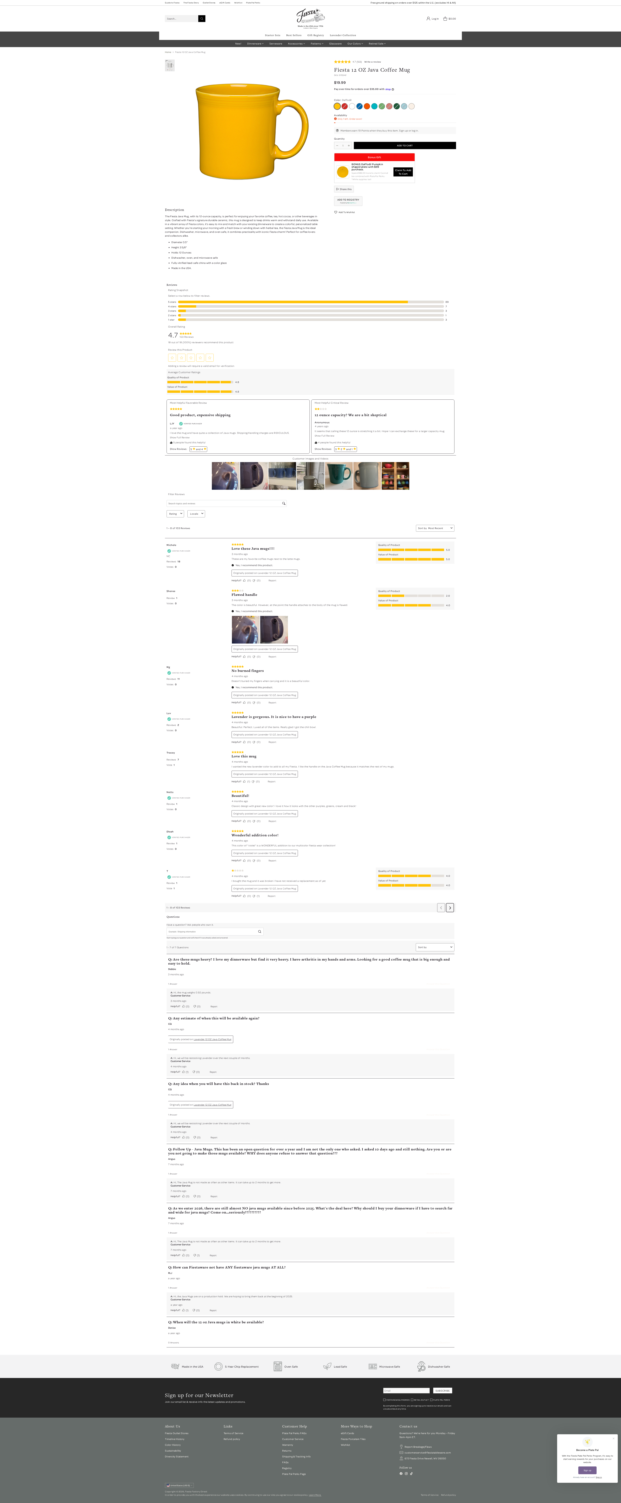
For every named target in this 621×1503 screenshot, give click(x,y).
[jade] (397, 106)
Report (272, 580)
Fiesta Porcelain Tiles (353, 1439)
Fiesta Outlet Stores (177, 1433)
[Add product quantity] (349, 145)
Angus (171, 1158)
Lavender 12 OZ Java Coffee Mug (277, 572)
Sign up (403, 130)
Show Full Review (180, 437)
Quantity (339, 138)
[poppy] (367, 106)
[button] (348, 201)
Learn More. (315, 1494)
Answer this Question (438, 983)
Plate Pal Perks (441, 1400)
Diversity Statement (177, 1456)
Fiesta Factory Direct (196, 1491)
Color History (172, 1444)
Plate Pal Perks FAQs (294, 1433)
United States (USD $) (180, 1485)
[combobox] (439, 528)
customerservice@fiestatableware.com (428, 1452)
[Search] (201, 18)
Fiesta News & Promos (398, 1400)
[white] (352, 106)
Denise (172, 1327)
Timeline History (175, 1439)
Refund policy (232, 1439)
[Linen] (412, 106)
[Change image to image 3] (170, 65)
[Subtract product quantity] (337, 145)
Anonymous (322, 422)
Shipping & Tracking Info (296, 1456)
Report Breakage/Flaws (418, 1446)
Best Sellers (294, 35)
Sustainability (173, 1450)
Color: (343, 100)
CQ (170, 1023)
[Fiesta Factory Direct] (310, 18)
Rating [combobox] (173, 513)
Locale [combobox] (194, 513)
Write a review (372, 61)
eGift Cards (347, 1433)
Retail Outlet (421, 1400)
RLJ (170, 1272)
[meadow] (382, 106)
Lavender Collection (343, 35)
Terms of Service (234, 1433)
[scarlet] (345, 106)
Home (168, 52)
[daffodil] (337, 106)
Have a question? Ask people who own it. (190, 924)
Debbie (172, 968)
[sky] (404, 106)
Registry (286, 1468)
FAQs (285, 1462)
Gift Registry (315, 35)
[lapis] (359, 106)
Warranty (287, 1444)
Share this (346, 189)
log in (415, 130)
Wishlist (345, 1444)
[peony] (389, 106)
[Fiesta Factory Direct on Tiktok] (411, 1474)
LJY (172, 423)
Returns (287, 1450)
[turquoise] (374, 106)
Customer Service (180, 995)
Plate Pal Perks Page (294, 1474)
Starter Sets (272, 35)
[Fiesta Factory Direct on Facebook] (401, 1474)
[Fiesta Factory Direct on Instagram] (406, 1474)
